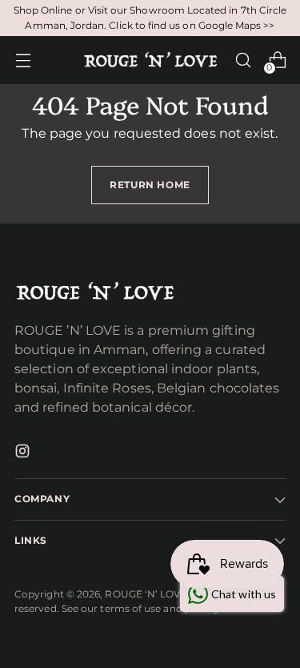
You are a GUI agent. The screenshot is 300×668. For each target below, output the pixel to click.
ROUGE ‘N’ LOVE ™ (151, 594)
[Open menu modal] (22, 60)
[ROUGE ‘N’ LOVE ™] (150, 60)
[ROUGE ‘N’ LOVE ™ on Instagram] (24, 454)
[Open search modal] (242, 60)
